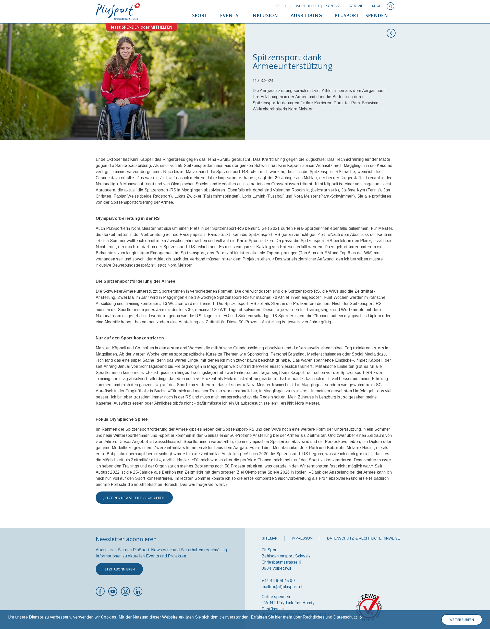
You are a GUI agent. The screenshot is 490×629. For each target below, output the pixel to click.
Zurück (392, 33)
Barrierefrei (307, 6)
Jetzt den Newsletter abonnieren (134, 497)
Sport (199, 15)
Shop (377, 6)
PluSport (347, 15)
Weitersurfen (461, 619)
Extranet (356, 6)
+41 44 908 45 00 (278, 580)
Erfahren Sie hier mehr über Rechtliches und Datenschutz (304, 617)
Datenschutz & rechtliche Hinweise (363, 538)
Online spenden (276, 596)
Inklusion (264, 15)
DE (278, 6)
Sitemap (269, 538)
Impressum (302, 538)
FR (286, 6)
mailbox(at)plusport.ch (282, 587)
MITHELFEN (161, 27)
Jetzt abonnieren (119, 569)
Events (229, 15)
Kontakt (333, 6)
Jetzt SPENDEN (125, 27)
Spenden (376, 15)
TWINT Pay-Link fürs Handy (288, 603)
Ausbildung (306, 15)
